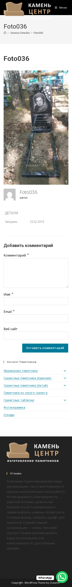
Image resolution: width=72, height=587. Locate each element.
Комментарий (16, 255)
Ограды (9, 415)
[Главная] (5, 33)
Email (9, 311)
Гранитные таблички (19, 400)
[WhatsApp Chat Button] (62, 577)
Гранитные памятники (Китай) (26, 385)
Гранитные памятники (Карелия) (27, 378)
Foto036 (38, 33)
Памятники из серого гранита (25, 393)
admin (24, 198)
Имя (8, 294)
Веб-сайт (11, 329)
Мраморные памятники (21, 371)
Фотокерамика (14, 407)
